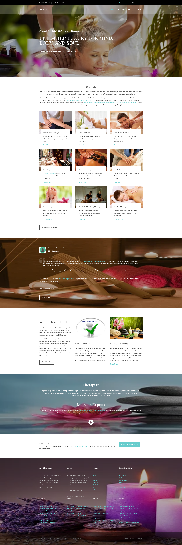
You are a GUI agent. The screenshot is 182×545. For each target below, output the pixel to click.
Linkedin (122, 487)
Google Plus (123, 480)
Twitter (121, 478)
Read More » (47, 145)
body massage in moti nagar (48, 506)
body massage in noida (100, 518)
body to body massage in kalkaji (76, 518)
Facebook (122, 475)
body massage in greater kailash (77, 506)
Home (113, 10)
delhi (46, 511)
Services (129, 10)
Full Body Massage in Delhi (133, 538)
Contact (133, 2)
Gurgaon (78, 475)
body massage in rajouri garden (103, 506)
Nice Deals (45, 9)
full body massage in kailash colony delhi (80, 100)
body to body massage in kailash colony (91, 410)
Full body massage (49, 173)
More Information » (129, 444)
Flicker (121, 485)
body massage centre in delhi (76, 515)
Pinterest (122, 482)
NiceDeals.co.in (76, 538)
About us (95, 482)
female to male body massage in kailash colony (121, 102)
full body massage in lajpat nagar (104, 508)
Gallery (120, 10)
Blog (141, 2)
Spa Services (97, 478)
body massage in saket (126, 506)
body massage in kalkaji (47, 522)
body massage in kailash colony (94, 102)
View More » (47, 297)
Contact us (85, 413)
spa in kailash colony (81, 446)
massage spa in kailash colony (94, 261)
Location (139, 10)
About (126, 2)
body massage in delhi (66, 279)
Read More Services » (51, 227)
